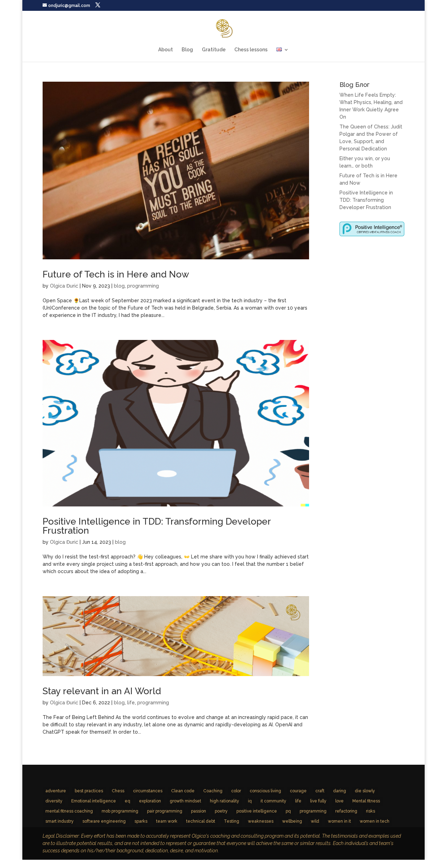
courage (298, 790)
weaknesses (260, 821)
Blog (187, 49)
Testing (231, 821)
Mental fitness (366, 801)
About (165, 49)
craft (319, 790)
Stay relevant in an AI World (102, 691)
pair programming (164, 811)
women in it (339, 821)
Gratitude (214, 49)
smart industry (59, 821)
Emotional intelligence (93, 801)
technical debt (200, 821)
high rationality (224, 801)
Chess (118, 790)
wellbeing (292, 821)
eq (127, 801)
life (131, 702)
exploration (150, 801)
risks (370, 811)
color (236, 790)
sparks (140, 821)
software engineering (104, 821)
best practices (89, 790)
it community (273, 801)
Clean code (183, 790)
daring (339, 790)
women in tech (374, 821)
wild (315, 821)
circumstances (147, 790)
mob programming (120, 811)
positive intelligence (256, 811)
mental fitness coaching (69, 811)
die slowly (365, 790)
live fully (318, 801)
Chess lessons (251, 49)
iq (250, 801)
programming (143, 286)
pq (288, 811)
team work (166, 821)
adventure (55, 790)
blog (119, 286)
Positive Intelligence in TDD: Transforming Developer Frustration (157, 526)
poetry (221, 811)
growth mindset (185, 801)
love (339, 801)
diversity (54, 801)
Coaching (212, 790)
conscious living (265, 790)
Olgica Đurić (64, 286)
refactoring (346, 811)
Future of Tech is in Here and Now (116, 274)
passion (198, 811)
